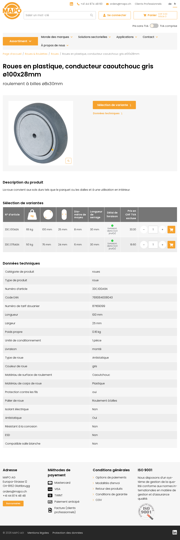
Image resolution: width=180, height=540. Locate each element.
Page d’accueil (12, 54)
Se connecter (116, 15)
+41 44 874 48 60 (91, 4)
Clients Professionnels (148, 4)
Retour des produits (109, 489)
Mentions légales (38, 533)
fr (175, 4)
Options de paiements (111, 477)
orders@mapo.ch (120, 4)
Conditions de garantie (111, 494)
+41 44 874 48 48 (14, 496)
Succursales (13, 503)
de (170, 4)
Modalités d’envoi (108, 483)
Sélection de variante (112, 105)
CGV (99, 500)
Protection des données (68, 533)
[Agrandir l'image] (40, 133)
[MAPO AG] (12, 10)
